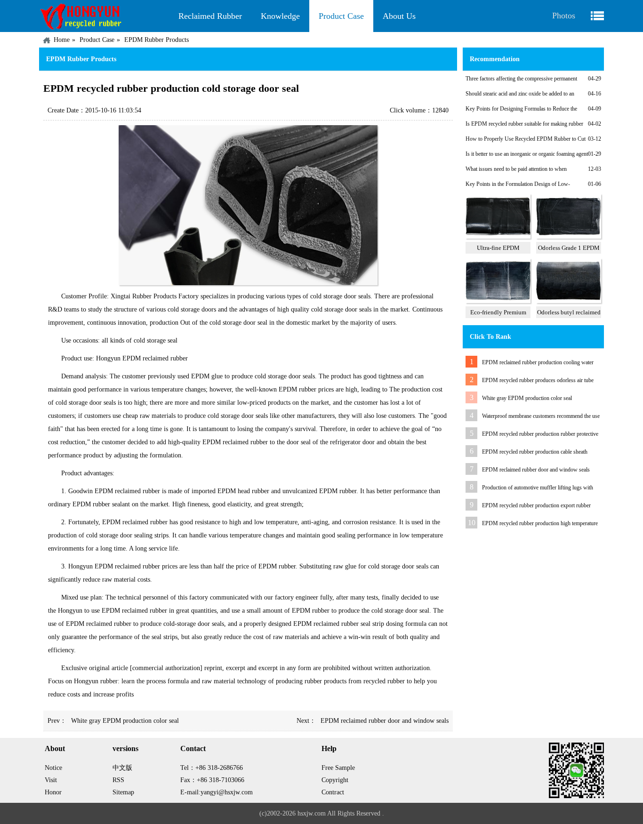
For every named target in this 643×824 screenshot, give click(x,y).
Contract (333, 792)
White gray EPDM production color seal (125, 720)
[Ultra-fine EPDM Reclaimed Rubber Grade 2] (498, 236)
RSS (118, 780)
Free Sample (338, 767)
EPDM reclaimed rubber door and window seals (385, 720)
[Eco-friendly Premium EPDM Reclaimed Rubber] (498, 301)
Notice (53, 767)
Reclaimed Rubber (210, 16)
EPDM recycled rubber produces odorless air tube (538, 380)
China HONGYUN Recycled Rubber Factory (104, 16)
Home (62, 39)
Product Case (341, 16)
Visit (51, 780)
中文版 (122, 767)
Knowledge (280, 16)
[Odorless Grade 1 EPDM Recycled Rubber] (568, 236)
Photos (563, 15)
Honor (53, 792)
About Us (399, 16)
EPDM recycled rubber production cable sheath (534, 451)
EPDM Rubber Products (156, 39)
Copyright (335, 780)
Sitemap (123, 792)
